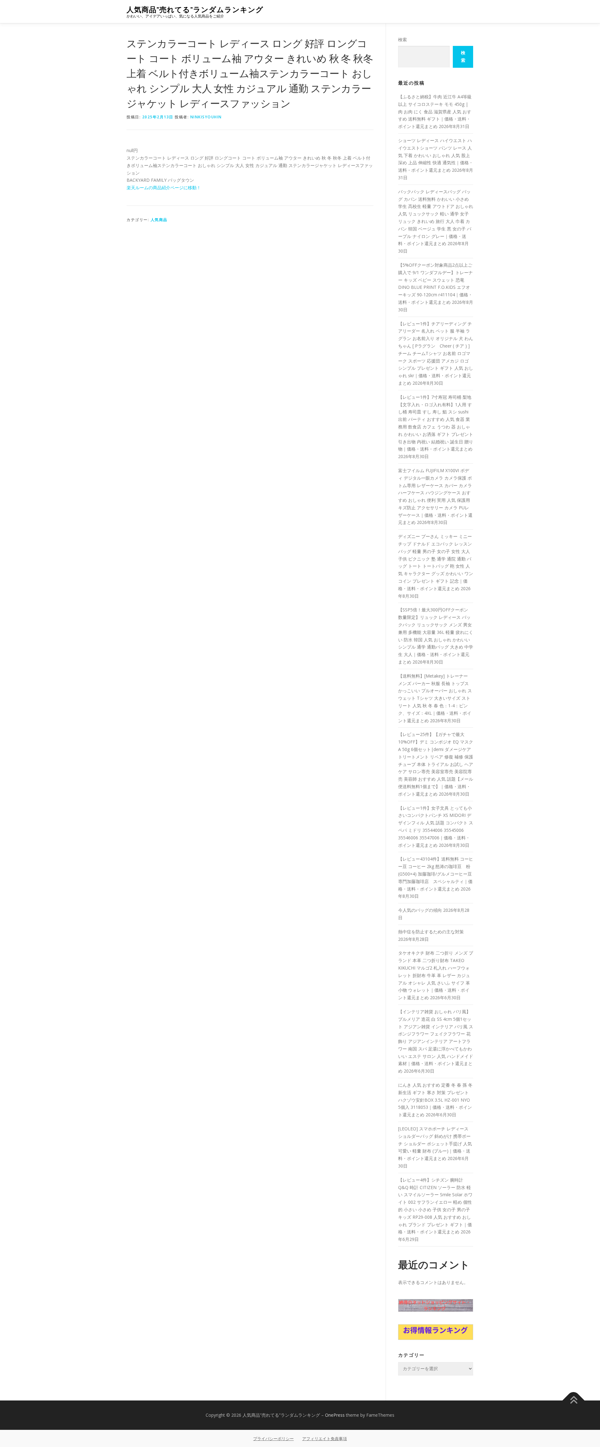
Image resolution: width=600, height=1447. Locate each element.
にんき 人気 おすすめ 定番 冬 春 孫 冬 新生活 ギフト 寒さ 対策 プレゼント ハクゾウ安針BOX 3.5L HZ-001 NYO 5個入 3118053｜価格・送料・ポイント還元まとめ (435, 1100)
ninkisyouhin (206, 117)
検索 (402, 39)
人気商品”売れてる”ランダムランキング (195, 9)
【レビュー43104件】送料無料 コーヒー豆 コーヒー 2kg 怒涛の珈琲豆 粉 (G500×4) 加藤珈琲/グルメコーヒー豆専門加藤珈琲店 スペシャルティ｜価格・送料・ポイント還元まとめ (435, 873)
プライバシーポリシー (273, 1438)
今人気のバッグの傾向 (420, 910)
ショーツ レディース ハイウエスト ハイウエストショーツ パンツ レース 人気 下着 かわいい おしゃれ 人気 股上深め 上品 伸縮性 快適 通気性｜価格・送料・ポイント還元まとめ (435, 155)
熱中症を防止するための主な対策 (431, 932)
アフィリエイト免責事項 (324, 1438)
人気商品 (159, 219)
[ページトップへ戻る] (573, 1400)
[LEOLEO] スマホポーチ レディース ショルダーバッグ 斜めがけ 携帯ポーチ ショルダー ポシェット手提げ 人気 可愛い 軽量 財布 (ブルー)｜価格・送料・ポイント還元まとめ (435, 1143)
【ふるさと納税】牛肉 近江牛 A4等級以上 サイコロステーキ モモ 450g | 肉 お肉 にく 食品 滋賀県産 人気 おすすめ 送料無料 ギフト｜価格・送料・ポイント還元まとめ (435, 111)
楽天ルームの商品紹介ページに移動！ (164, 187)
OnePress (335, 1415)
